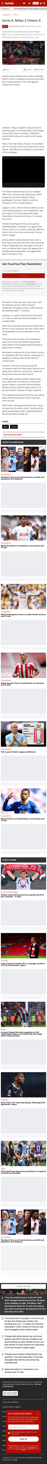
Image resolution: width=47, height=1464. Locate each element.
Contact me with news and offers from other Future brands (23, 1433)
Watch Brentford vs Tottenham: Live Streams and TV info (21, 1370)
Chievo (14, 427)
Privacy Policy (31, 1447)
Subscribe (35, 3)
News (5, 26)
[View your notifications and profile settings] (24, 3)
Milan (5, 427)
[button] (2, 3)
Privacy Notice (31, 284)
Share (7, 70)
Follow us (29, 70)
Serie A (16, 15)
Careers (5, 1426)
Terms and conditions (11, 1402)
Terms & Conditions (21, 1449)
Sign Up (23, 1439)
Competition (7, 15)
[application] (23, 171)
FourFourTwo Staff (17, 26)
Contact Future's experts (11, 1407)
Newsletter (40, 70)
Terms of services (28, 282)
